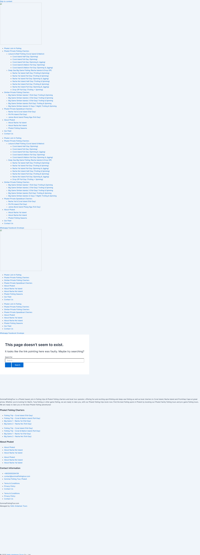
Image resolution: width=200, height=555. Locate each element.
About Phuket (9, 120)
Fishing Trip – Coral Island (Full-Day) (18, 415)
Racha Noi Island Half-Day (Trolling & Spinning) (31, 81)
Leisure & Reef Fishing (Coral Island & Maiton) (26, 54)
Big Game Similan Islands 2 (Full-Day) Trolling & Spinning (30, 98)
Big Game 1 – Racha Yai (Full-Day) (17, 421)
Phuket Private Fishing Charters (16, 51)
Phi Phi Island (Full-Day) (17, 114)
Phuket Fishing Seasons (17, 128)
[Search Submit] (8, 365)
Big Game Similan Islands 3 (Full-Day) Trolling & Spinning (30, 101)
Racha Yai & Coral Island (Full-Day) (22, 112)
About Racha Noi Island (17, 125)
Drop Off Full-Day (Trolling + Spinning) (27, 90)
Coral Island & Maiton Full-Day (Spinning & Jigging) (32, 68)
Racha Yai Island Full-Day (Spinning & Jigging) (30, 79)
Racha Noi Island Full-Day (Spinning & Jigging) (30, 87)
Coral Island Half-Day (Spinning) (25, 57)
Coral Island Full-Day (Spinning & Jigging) (28, 62)
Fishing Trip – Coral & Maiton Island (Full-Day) (22, 418)
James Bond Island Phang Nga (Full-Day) (24, 117)
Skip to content (6, 1)
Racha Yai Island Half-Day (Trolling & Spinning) (30, 73)
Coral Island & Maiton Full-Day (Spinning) (28, 65)
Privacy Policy (9, 486)
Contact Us (8, 134)
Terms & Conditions (12, 483)
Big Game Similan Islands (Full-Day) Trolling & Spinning (29, 103)
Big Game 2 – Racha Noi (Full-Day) (17, 424)
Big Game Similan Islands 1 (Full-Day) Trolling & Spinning (30, 95)
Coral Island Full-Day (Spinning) (24, 59)
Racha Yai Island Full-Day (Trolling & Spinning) (30, 76)
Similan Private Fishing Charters (16, 92)
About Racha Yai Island (17, 123)
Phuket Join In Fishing (12, 48)
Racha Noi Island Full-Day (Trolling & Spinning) (30, 84)
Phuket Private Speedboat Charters (18, 109)
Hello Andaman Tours (18, 506)
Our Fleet (7, 131)
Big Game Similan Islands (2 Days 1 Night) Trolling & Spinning (32, 106)
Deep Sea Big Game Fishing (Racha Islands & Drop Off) (30, 70)
